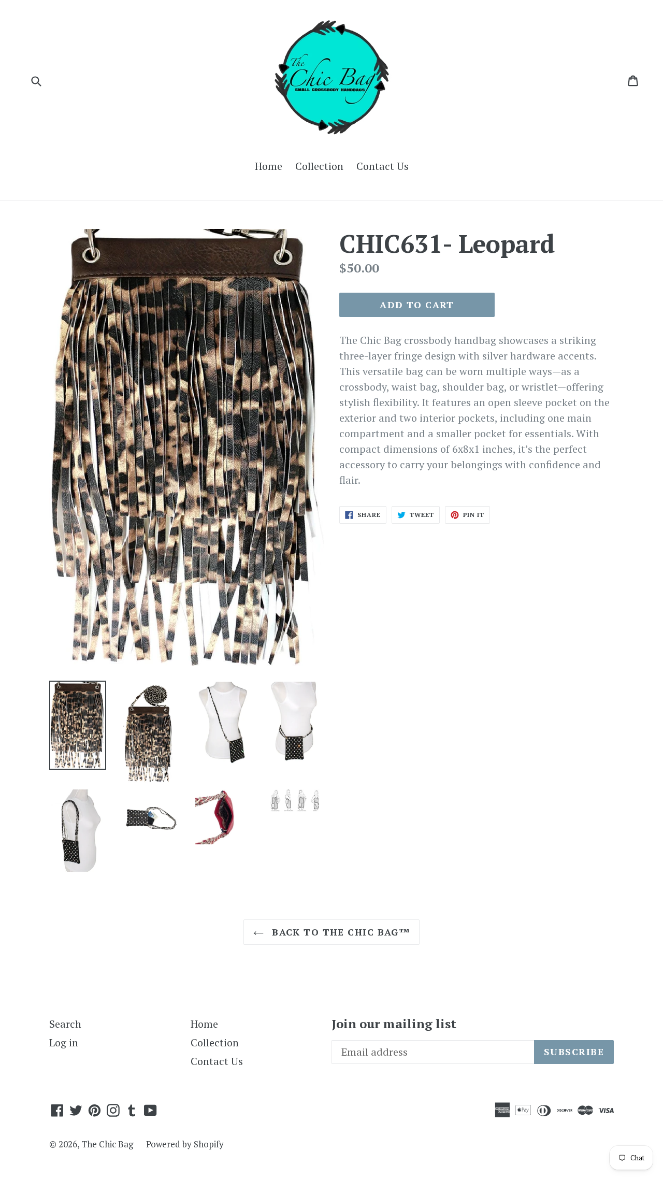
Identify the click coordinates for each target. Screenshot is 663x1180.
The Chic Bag (107, 1144)
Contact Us (382, 166)
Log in (63, 1042)
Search (65, 1024)
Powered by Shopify (185, 1144)
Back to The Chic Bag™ (339, 932)
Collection (319, 166)
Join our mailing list (394, 1023)
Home (268, 166)
